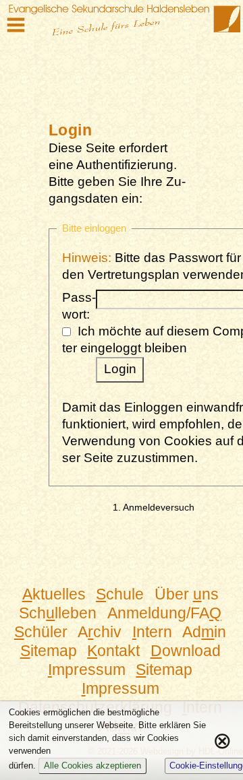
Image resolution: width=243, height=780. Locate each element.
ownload (186, 650)
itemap (48, 650)
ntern (152, 632)
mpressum (87, 669)
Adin (204, 632)
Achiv (100, 632)
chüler (41, 632)
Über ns (187, 594)
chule (120, 594)
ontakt (113, 650)
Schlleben (58, 613)
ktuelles (54, 594)
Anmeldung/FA (164, 613)
